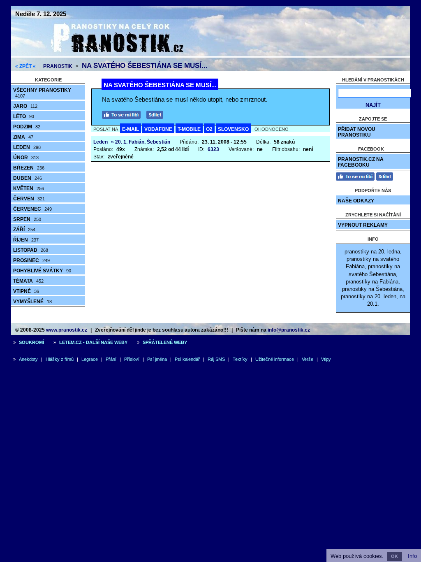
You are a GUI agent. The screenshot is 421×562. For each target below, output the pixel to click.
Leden (27, 147)
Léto (23, 116)
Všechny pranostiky (42, 92)
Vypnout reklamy (363, 225)
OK (394, 556)
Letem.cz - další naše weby (93, 342)
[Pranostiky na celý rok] (107, 54)
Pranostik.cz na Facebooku (361, 162)
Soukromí (31, 342)
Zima (23, 137)
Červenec (32, 209)
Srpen (27, 219)
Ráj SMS (216, 359)
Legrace (89, 359)
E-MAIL (130, 129)
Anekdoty (28, 359)
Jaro (25, 106)
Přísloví (131, 359)
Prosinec (31, 260)
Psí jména (157, 359)
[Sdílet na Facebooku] (156, 114)
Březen (28, 168)
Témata (28, 281)
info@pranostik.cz (289, 330)
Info (412, 556)
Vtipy (326, 359)
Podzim (26, 127)
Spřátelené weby (165, 342)
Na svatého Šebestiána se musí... (145, 66)
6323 (213, 149)
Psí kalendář (187, 359)
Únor (26, 157)
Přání (111, 359)
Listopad (30, 250)
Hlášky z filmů (60, 359)
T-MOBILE (189, 129)
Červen (29, 199)
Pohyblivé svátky (42, 271)
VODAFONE (158, 129)
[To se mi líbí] (123, 114)
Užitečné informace (274, 359)
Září (24, 229)
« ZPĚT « (25, 66)
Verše (307, 359)
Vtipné (26, 291)
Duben (27, 178)
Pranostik (57, 66)
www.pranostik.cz (66, 330)
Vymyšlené (32, 301)
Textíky (240, 359)
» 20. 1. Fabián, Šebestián (140, 142)
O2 (209, 129)
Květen (28, 188)
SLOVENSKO (233, 129)
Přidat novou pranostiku (356, 132)
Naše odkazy (356, 201)
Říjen (26, 240)
